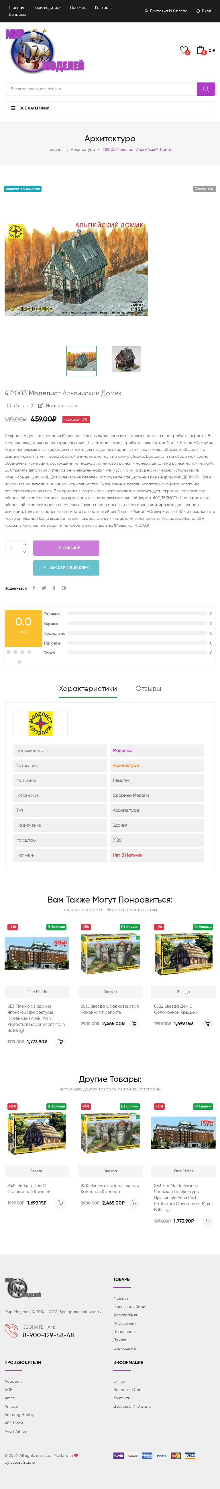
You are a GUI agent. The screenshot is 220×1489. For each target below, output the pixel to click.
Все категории (33, 108)
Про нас (78, 8)
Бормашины (124, 1348)
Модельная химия (130, 1307)
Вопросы (17, 15)
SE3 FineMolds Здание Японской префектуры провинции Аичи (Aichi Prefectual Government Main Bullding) (36, 1018)
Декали (120, 1340)
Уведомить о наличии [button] (22, 189)
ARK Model (14, 1423)
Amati (10, 1398)
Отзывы (24, 406)
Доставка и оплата (168, 11)
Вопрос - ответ (128, 1390)
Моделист (123, 751)
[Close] (209, 13)
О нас (119, 1382)
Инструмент (124, 1323)
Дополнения (125, 1332)
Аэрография (125, 1315)
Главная (16, 8)
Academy (13, 1382)
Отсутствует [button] (205, 189)
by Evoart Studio (20, 1463)
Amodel (12, 1407)
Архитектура (83, 150)
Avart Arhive (16, 1432)
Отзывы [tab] (148, 689)
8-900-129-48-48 (48, 1335)
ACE (8, 1390)
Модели (120, 1298)
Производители (47, 8)
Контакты (103, 8)
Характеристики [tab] (88, 689)
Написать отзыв (61, 406)
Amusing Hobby (19, 1415)
